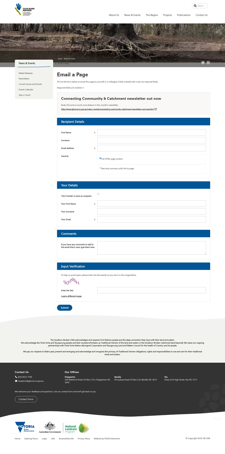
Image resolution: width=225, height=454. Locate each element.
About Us (114, 15)
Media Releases (26, 73)
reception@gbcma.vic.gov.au (31, 380)
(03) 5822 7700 (25, 376)
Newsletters (24, 78)
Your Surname (67, 211)
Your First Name (79, 204)
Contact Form (26, 399)
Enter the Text (67, 290)
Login (44, 438)
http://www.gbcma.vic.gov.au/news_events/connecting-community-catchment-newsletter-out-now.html (107, 109)
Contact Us (202, 15)
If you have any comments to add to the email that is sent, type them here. (78, 246)
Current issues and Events (30, 84)
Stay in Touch (24, 95)
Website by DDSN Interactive (107, 438)
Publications (183, 15)
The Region (152, 15)
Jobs (53, 438)
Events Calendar (26, 89)
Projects (167, 15)
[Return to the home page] (24, 15)
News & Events (132, 15)
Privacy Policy (84, 438)
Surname (65, 140)
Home (60, 58)
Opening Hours (31, 438)
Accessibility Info (66, 438)
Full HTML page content (112, 158)
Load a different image (71, 296)
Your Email (79, 220)
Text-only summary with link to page (117, 168)
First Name (79, 133)
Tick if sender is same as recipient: (76, 195)
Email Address (79, 149)
